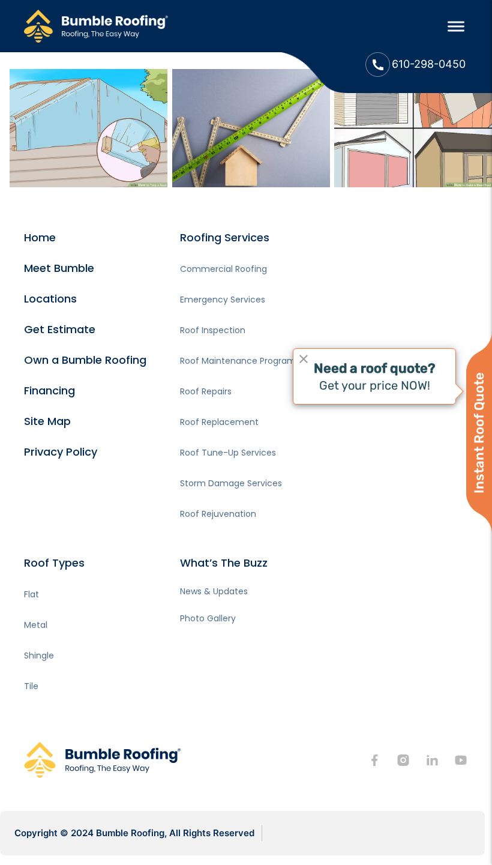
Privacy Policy (60, 451)
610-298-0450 (429, 64)
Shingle (39, 656)
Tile (31, 686)
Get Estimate (59, 329)
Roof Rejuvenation (218, 514)
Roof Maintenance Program (238, 361)
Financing (49, 390)
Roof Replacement (219, 422)
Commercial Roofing (223, 269)
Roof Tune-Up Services (228, 453)
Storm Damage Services (231, 483)
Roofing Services (224, 237)
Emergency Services (222, 300)
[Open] (456, 26)
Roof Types (54, 562)
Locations (50, 298)
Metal (35, 625)
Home (40, 237)
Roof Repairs (206, 391)
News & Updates (214, 591)
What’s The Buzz (224, 562)
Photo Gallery (208, 618)
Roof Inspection (212, 330)
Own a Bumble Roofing (85, 359)
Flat (31, 594)
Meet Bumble (59, 268)
